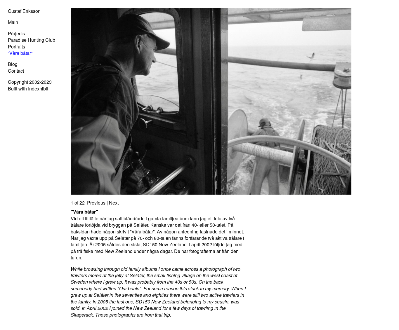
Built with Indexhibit (28, 88)
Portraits (16, 46)
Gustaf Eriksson (24, 11)
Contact (16, 70)
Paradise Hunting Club (31, 39)
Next (114, 202)
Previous (96, 202)
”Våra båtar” (20, 53)
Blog (13, 64)
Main (13, 22)
